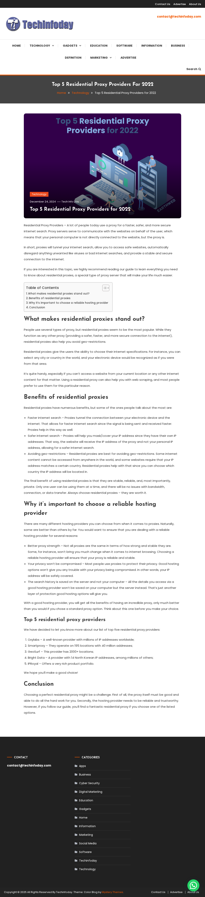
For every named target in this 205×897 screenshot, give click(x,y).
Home (16, 46)
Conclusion (37, 307)
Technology (40, 46)
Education (99, 46)
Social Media (87, 843)
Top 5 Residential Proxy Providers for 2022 (80, 209)
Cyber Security (89, 783)
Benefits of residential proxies (49, 298)
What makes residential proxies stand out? (58, 294)
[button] (193, 885)
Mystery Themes (112, 892)
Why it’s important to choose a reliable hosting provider (68, 303)
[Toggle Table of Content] (103, 288)
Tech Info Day (70, 201)
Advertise (179, 4)
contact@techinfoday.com (179, 16)
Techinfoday (88, 861)
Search (191, 69)
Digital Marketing (90, 792)
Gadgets (70, 46)
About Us (195, 4)
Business (178, 46)
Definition (73, 58)
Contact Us (162, 4)
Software (124, 46)
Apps (82, 766)
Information (151, 46)
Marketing (99, 58)
